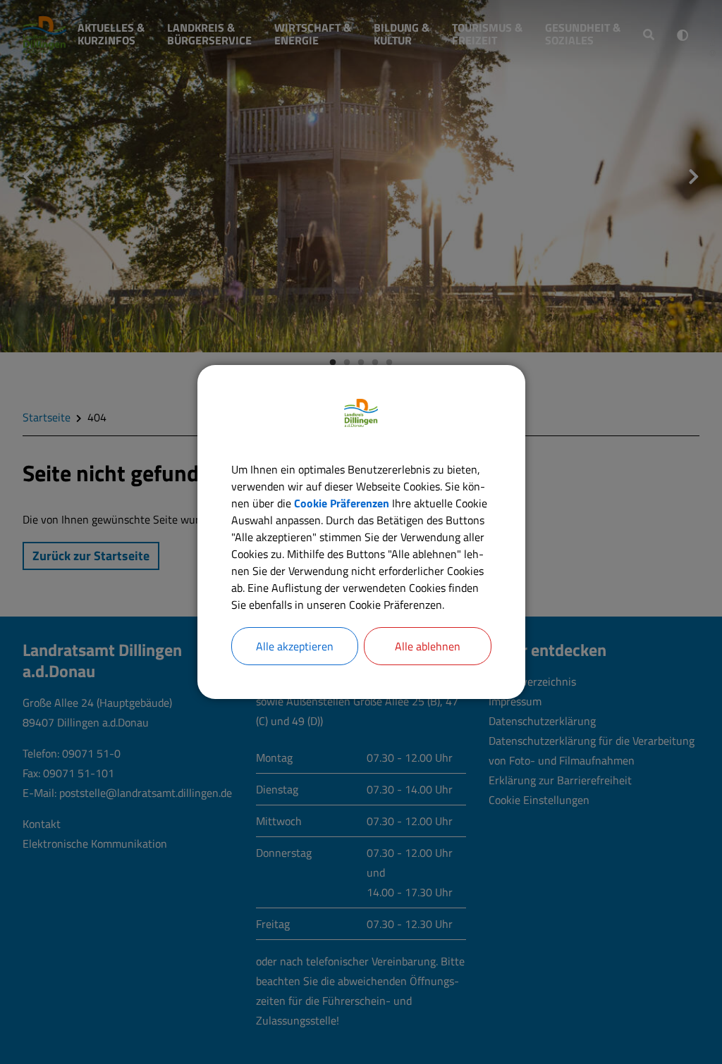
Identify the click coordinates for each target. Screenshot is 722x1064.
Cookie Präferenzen (341, 503)
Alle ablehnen (427, 646)
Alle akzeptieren (295, 646)
